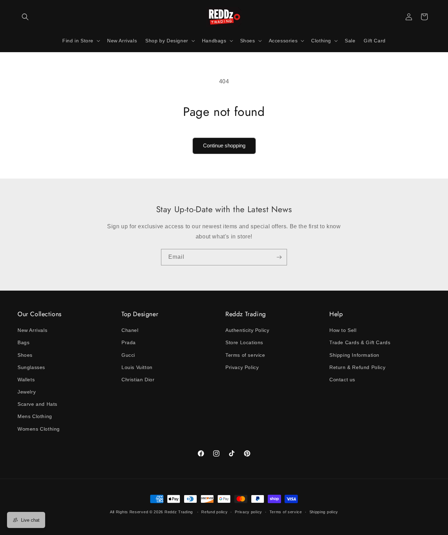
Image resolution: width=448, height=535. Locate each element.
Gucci (128, 355)
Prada (128, 342)
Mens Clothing (35, 416)
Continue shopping (224, 145)
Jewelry (27, 392)
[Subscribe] (279, 257)
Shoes (25, 355)
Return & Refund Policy (357, 367)
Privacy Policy (242, 367)
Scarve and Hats (37, 404)
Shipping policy (323, 512)
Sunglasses (31, 367)
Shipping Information (354, 355)
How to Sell (343, 330)
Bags (23, 342)
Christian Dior (137, 379)
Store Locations (244, 342)
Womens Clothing (39, 429)
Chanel (130, 330)
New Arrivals (32, 330)
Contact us (342, 379)
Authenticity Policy (247, 330)
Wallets (26, 379)
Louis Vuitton (137, 367)
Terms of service (245, 355)
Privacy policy (248, 512)
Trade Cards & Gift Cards (359, 342)
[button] (25, 17)
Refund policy (214, 512)
